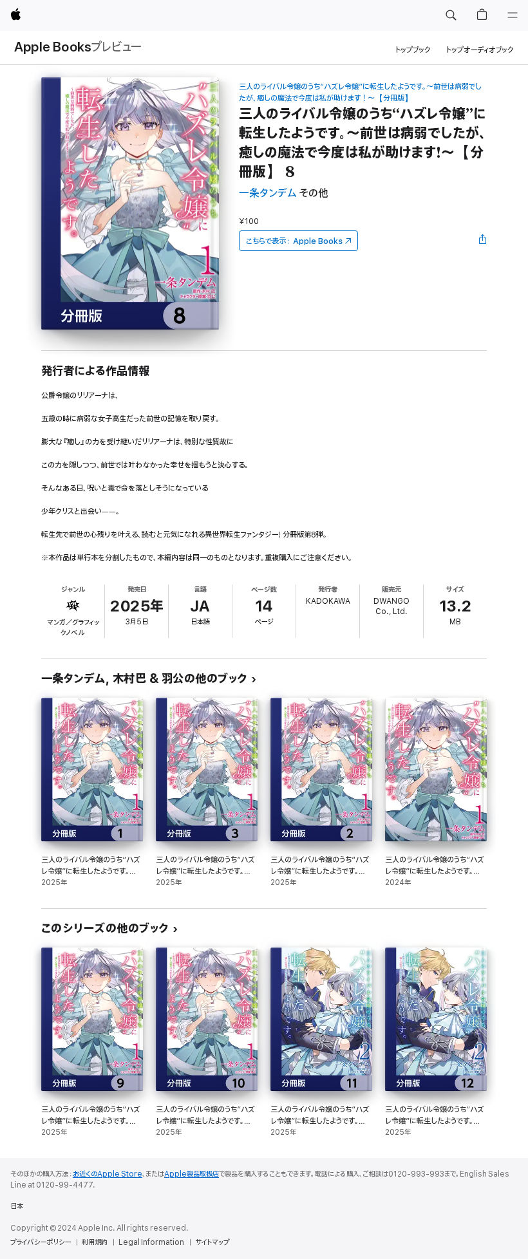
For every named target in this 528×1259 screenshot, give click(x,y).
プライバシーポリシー (40, 1242)
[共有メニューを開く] (483, 241)
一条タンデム (267, 193)
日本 (16, 1206)
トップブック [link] (413, 50)
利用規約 (95, 1242)
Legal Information (151, 1242)
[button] (450, 15)
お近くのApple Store (107, 1174)
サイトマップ (212, 1242)
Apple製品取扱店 (191, 1174)
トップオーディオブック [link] (480, 50)
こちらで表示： (294, 241)
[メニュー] (512, 15)
